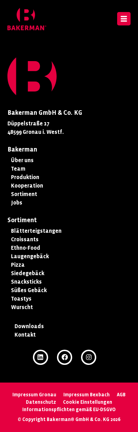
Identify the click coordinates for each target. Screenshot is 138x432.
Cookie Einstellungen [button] (87, 402)
